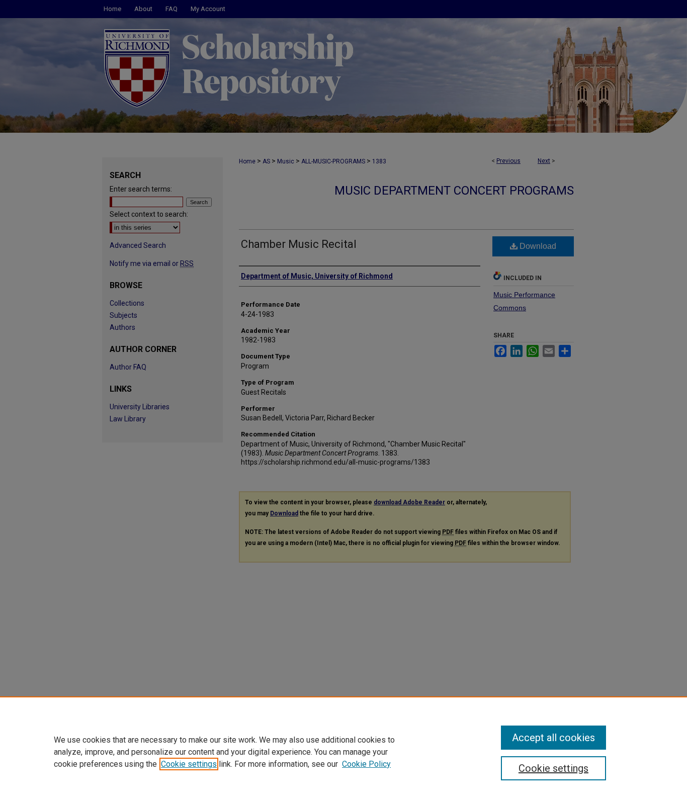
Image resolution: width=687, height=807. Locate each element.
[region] (343, 751)
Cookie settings (189, 764)
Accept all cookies (553, 738)
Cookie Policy (366, 764)
